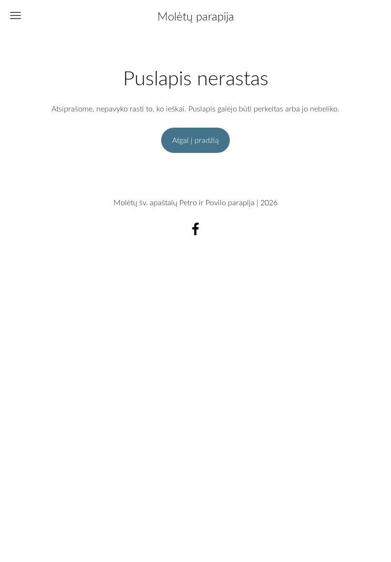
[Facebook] (195, 229)
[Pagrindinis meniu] (15, 15)
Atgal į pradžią (195, 140)
